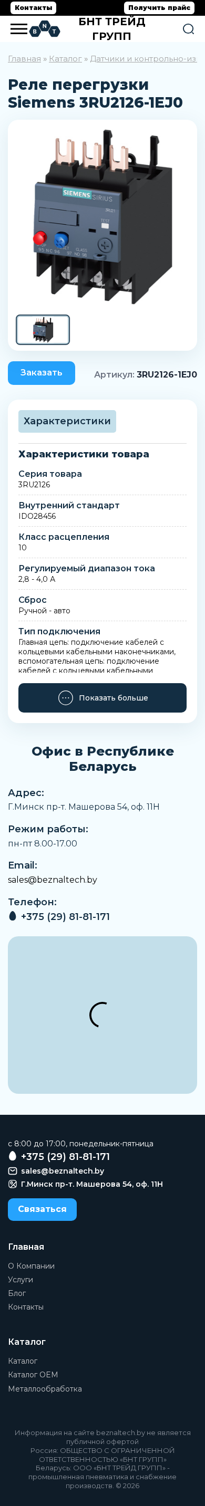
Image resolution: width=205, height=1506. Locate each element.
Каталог (65, 59)
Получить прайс (159, 8)
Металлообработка (45, 1389)
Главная (24, 59)
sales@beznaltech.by (52, 880)
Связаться (42, 1209)
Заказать (41, 373)
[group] (102, 217)
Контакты (33, 8)
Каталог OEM (33, 1374)
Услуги (20, 1279)
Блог (17, 1293)
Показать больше (113, 698)
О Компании (31, 1266)
